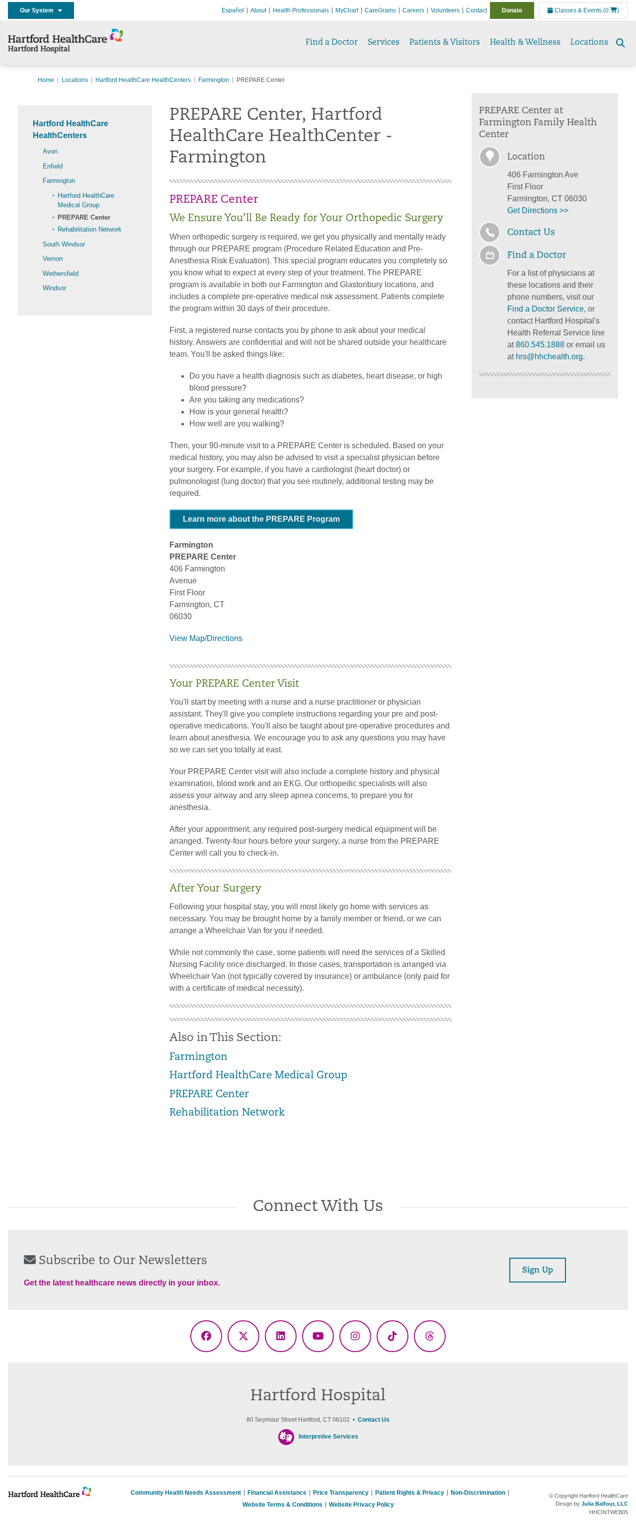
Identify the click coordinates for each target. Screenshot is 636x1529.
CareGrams (380, 10)
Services (383, 43)
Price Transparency (341, 1492)
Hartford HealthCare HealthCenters (143, 80)
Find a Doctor (332, 43)
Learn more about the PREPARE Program (261, 519)
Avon (50, 151)
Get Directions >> (537, 210)
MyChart (346, 10)
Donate (512, 10)
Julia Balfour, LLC (604, 1504)
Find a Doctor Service (545, 309)
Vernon (53, 258)
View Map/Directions (205, 638)
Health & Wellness (525, 43)
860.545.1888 (540, 344)
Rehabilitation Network (90, 229)
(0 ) (611, 10)
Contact (476, 10)
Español (233, 10)
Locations (589, 43)
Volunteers (445, 10)
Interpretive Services (328, 1436)
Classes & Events (577, 10)
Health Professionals (301, 10)
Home (46, 80)
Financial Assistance (277, 1492)
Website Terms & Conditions (282, 1504)
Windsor (54, 288)
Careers (413, 10)
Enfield (53, 166)
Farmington (213, 80)
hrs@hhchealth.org (549, 356)
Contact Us (531, 233)
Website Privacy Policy (361, 1504)
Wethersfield (61, 273)
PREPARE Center (84, 217)
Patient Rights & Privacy (409, 1492)
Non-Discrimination (478, 1492)
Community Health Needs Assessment (186, 1492)
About (258, 10)
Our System (39, 10)
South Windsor (64, 244)
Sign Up (537, 1271)
